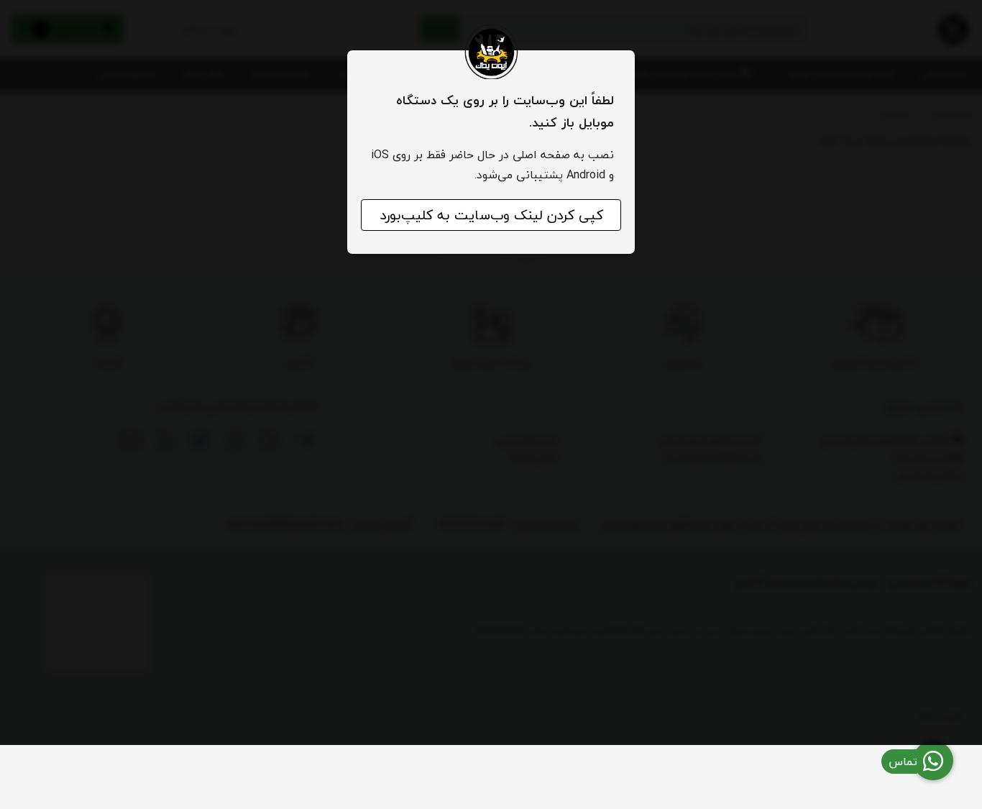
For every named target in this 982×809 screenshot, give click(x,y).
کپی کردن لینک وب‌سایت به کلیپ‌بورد (491, 215)
